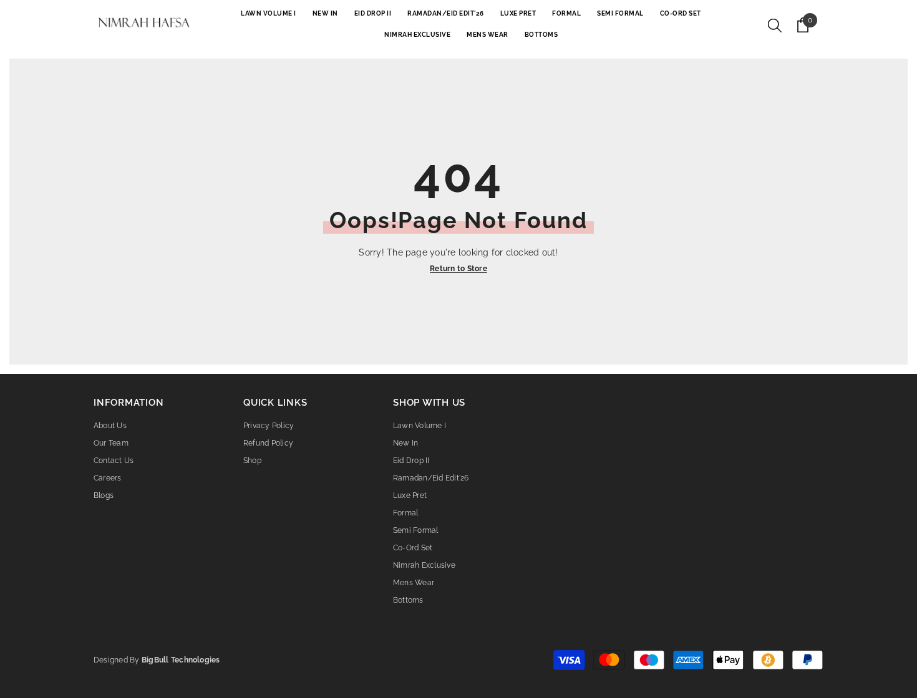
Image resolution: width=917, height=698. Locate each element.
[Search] (774, 24)
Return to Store (458, 268)
